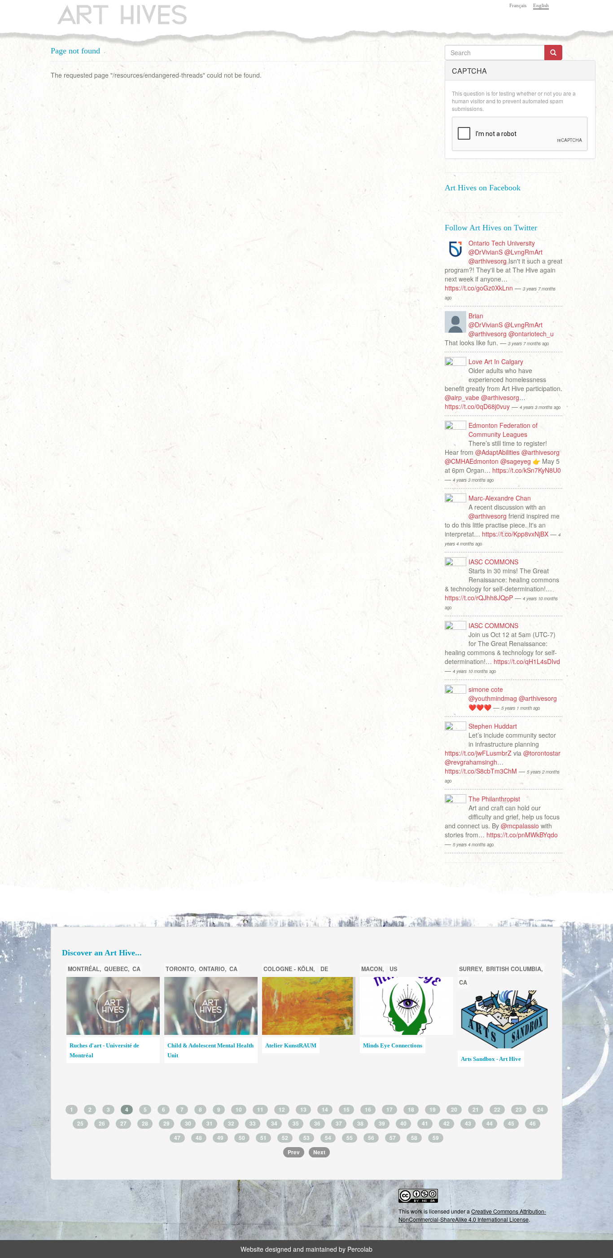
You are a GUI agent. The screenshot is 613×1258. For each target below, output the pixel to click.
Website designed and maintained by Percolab (306, 1249)
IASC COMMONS (493, 561)
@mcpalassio (520, 825)
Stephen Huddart (493, 725)
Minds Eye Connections (392, 1045)
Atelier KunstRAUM (290, 1045)
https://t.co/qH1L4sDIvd (527, 661)
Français (517, 5)
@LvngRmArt (523, 251)
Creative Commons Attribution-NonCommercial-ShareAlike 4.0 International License (472, 1215)
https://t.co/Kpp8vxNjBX (515, 533)
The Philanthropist (494, 798)
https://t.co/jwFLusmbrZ (478, 752)
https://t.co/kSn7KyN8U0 (526, 470)
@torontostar (541, 752)
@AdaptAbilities (497, 452)
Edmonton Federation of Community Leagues (503, 430)
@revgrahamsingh (471, 761)
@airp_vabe (462, 397)
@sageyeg (515, 461)
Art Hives (111, 11)
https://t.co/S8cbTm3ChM (481, 770)
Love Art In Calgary (496, 361)
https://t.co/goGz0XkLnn (479, 287)
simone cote (486, 689)
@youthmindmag (493, 698)
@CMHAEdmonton (472, 461)
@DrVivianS (486, 251)
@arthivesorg (488, 260)
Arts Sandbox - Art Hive (491, 1059)
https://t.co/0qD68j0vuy (477, 406)
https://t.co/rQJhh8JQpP (479, 597)
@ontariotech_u (531, 333)
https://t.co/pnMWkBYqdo (522, 834)
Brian (476, 315)
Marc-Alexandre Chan (500, 497)
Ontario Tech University (502, 242)
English (541, 5)
